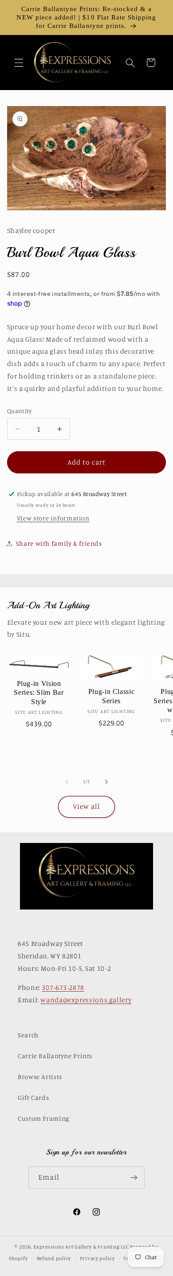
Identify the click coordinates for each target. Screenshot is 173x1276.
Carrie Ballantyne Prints (55, 1055)
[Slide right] (106, 782)
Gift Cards (33, 1097)
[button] (18, 62)
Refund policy (54, 1258)
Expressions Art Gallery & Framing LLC (81, 1247)
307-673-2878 (63, 987)
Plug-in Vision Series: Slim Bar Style (38, 692)
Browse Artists (40, 1076)
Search (28, 1035)
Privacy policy (97, 1258)
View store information (53, 518)
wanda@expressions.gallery (85, 1000)
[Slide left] (66, 782)
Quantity (19, 410)
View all (86, 806)
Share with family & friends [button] (59, 543)
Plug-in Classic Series (111, 696)
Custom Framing (43, 1118)
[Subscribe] (134, 1177)
